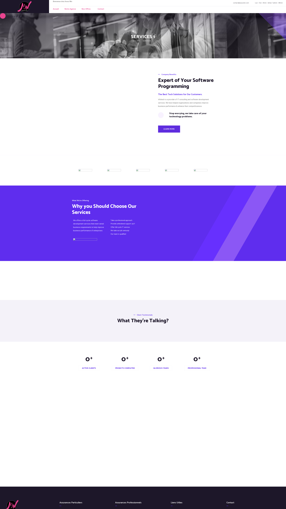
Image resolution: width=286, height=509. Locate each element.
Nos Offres (86, 9)
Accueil (56, 9)
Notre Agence (70, 9)
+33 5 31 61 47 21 (13, 16)
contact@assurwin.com (241, 3)
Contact (101, 9)
